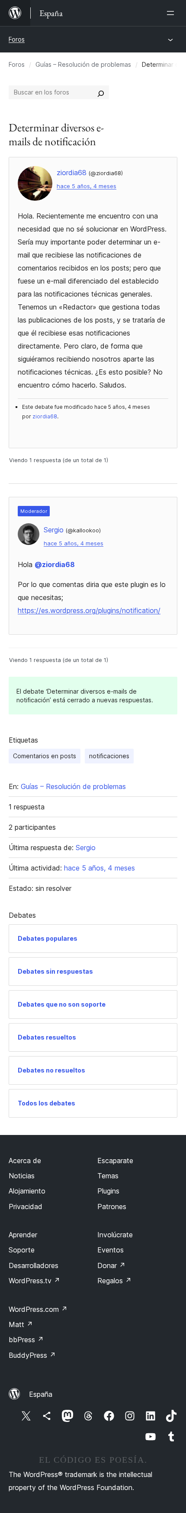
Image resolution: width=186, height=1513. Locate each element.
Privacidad (25, 1206)
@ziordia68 (55, 564)
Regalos (114, 1280)
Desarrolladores (33, 1265)
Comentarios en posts (44, 756)
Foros (17, 39)
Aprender (23, 1234)
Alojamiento (27, 1191)
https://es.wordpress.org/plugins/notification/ (89, 610)
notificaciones (109, 756)
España (40, 1394)
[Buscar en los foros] (101, 92)
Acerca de (25, 1160)
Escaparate (115, 1160)
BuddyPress (32, 1355)
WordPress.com (38, 1309)
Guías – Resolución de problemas (83, 64)
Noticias (22, 1175)
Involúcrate (115, 1234)
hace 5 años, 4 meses (86, 186)
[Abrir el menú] (172, 13)
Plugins (108, 1191)
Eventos (110, 1250)
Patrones (111, 1206)
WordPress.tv (34, 1280)
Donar (111, 1265)
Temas (108, 1175)
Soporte (22, 1250)
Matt (21, 1324)
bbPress (26, 1339)
